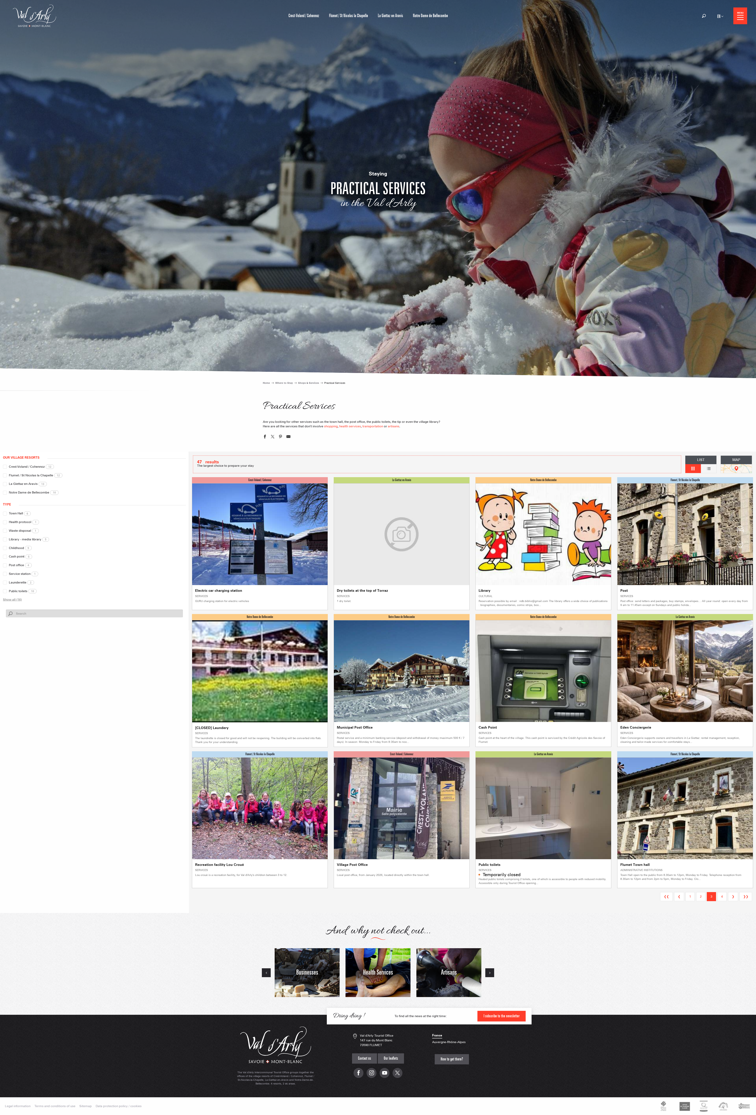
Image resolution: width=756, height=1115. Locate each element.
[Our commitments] (684, 1106)
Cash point (19, 556)
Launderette (20, 582)
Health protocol (22, 522)
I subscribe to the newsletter (502, 1016)
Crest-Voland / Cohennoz (30, 466)
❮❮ (666, 896)
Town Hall (18, 513)
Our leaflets (391, 1058)
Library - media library (27, 539)
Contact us (364, 1058)
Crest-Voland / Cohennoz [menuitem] (303, 16)
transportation (372, 426)
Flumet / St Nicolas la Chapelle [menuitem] (348, 16)
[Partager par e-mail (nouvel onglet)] (288, 437)
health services (350, 426)
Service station (22, 574)
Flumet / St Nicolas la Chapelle (34, 475)
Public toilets (21, 591)
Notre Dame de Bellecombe (32, 492)
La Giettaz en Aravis (26, 484)
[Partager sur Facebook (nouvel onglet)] (265, 437)
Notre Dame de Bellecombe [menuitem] (430, 16)
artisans (393, 426)
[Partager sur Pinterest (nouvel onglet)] (281, 437)
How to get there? (452, 1059)
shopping (331, 426)
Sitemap (85, 1106)
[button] (703, 15)
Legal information (18, 1106)
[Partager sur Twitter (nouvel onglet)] (273, 437)
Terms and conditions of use (54, 1106)
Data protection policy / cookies (119, 1106)
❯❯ (745, 896)
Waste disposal (22, 530)
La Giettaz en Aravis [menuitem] (390, 16)
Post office (19, 565)
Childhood (19, 548)
